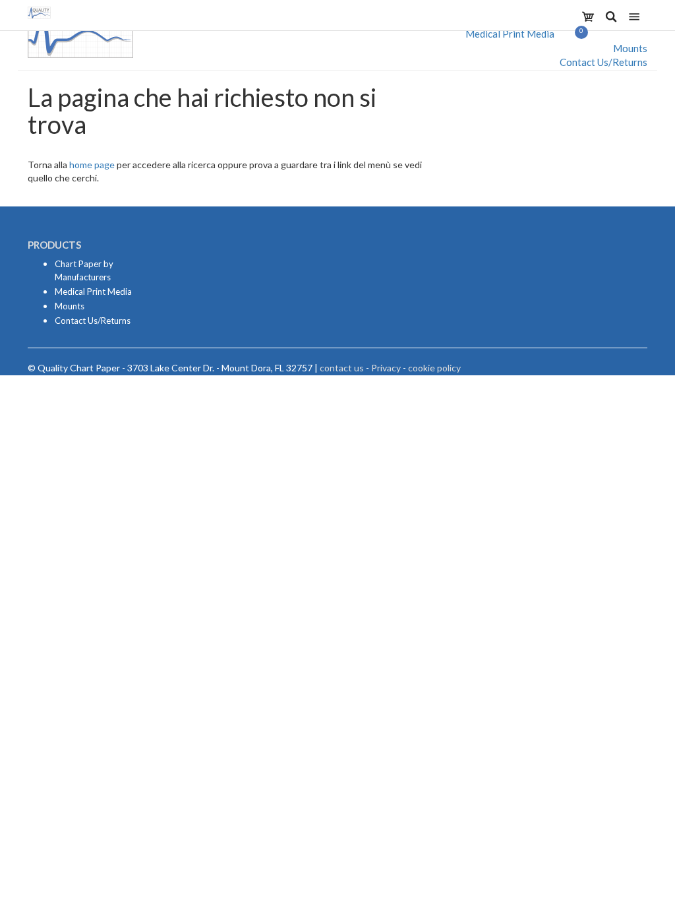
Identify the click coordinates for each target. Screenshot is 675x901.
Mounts (630, 48)
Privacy (386, 367)
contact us (342, 367)
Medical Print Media (509, 34)
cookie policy (434, 367)
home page (92, 164)
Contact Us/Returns (603, 62)
